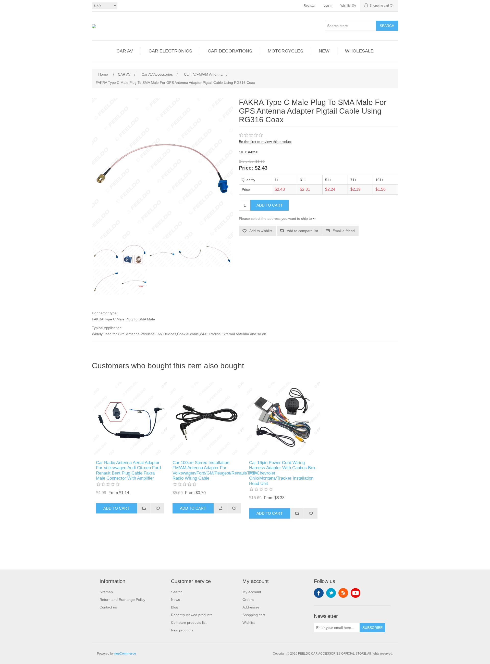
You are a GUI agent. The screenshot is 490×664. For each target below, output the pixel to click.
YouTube (355, 593)
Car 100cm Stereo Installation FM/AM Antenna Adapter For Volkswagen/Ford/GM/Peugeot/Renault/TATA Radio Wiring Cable (207, 470)
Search (387, 26)
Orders (248, 600)
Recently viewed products (191, 615)
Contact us (108, 607)
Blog (174, 607)
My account (251, 592)
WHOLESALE (359, 50)
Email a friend (344, 231)
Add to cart (269, 205)
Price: (246, 168)
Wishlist (248, 622)
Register (309, 5)
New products (182, 630)
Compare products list (188, 622)
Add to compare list (302, 231)
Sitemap (106, 592)
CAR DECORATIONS (230, 50)
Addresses (251, 607)
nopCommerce (125, 653)
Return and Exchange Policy (122, 600)
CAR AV (124, 50)
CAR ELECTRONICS (170, 50)
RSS (343, 593)
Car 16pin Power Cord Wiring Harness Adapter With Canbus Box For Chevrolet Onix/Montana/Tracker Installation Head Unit (282, 473)
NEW (324, 50)
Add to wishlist (260, 231)
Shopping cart (253, 615)
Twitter (331, 593)
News (175, 600)
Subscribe (372, 628)
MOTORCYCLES (285, 50)
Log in (328, 5)
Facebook (319, 593)
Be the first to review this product (265, 142)
